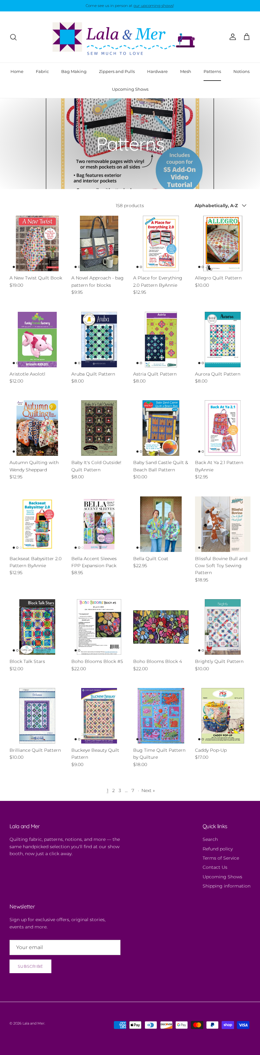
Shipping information (226, 886)
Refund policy (218, 849)
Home (16, 71)
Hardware (157, 71)
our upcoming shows (153, 5)
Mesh (185, 71)
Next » (148, 790)
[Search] (13, 37)
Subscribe (30, 966)
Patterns (212, 71)
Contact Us (215, 867)
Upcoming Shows (130, 89)
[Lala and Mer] (130, 37)
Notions (241, 71)
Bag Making (74, 71)
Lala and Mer (33, 1023)
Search (210, 839)
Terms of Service (221, 858)
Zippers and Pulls (117, 71)
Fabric (42, 71)
